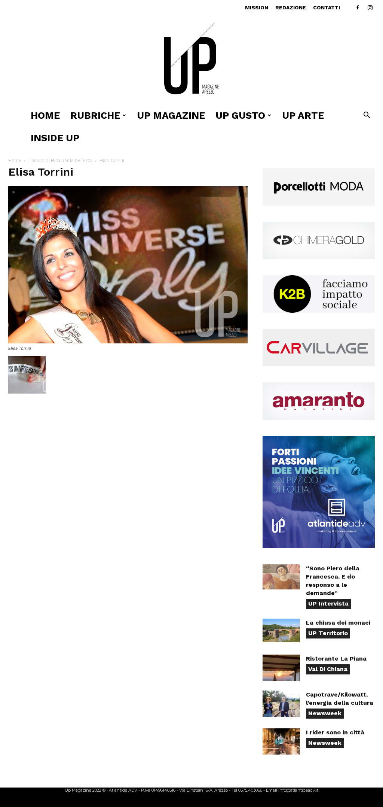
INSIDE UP (55, 137)
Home (45, 115)
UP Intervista (328, 603)
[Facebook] (357, 7)
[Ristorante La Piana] (281, 668)
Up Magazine (171, 115)
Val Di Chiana (327, 669)
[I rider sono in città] (281, 741)
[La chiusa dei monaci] (281, 630)
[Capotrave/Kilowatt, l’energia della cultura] (281, 704)
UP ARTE (303, 115)
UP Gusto (240, 115)
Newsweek (324, 713)
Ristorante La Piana (336, 658)
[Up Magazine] (191, 59)
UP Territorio (328, 633)
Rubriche (95, 115)
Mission (256, 7)
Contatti (326, 7)
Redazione (290, 7)
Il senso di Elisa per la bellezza (60, 160)
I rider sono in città (335, 732)
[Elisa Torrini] (128, 341)
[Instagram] (370, 7)
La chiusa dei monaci (338, 622)
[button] (367, 115)
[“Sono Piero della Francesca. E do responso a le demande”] (281, 576)
